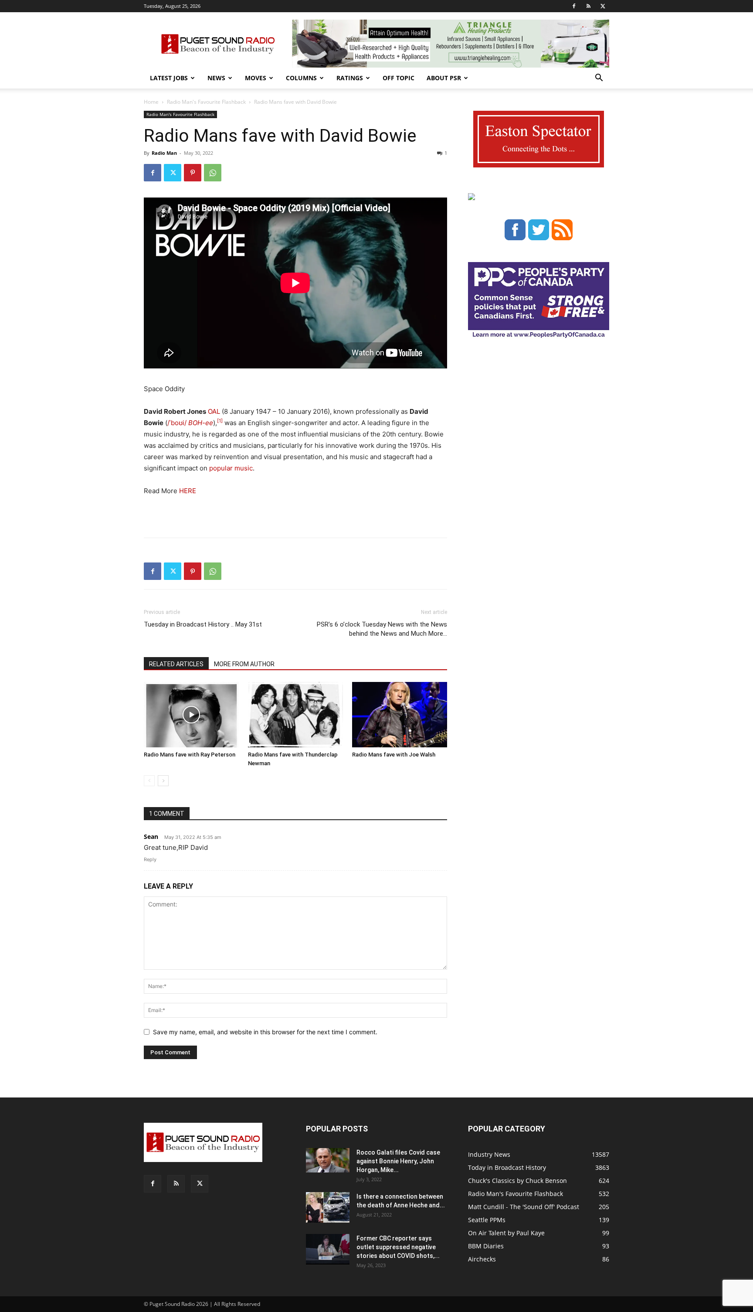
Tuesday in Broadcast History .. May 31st (203, 624)
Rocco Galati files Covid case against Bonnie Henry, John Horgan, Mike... (398, 1161)
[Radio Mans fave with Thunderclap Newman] (295, 714)
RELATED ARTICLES (176, 664)
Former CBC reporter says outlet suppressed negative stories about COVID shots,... (398, 1247)
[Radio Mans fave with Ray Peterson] (191, 714)
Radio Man (164, 153)
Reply (150, 859)
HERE (186, 491)
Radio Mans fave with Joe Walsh (393, 754)
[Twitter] (602, 6)
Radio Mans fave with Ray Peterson (189, 754)
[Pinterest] (192, 172)
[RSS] (588, 6)
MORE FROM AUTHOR (244, 664)
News (216, 78)
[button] (598, 79)
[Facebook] (573, 6)
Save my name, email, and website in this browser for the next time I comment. (265, 1032)
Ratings (349, 78)
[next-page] (163, 780)
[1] (220, 421)
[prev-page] (149, 780)
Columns (301, 78)
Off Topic (398, 78)
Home (151, 102)
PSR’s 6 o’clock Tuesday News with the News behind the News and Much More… (382, 628)
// (177, 423)
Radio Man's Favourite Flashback (206, 102)
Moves (255, 78)
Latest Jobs (169, 78)
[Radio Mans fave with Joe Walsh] (399, 714)
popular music (231, 468)
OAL (214, 411)
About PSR (444, 78)
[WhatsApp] (212, 172)
